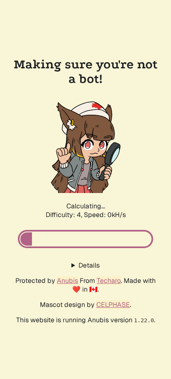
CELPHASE (113, 304)
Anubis (67, 280)
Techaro (109, 280)
